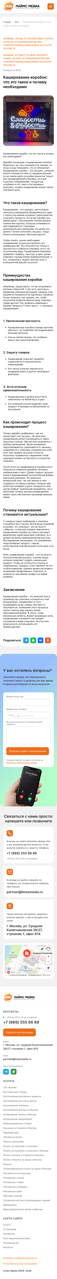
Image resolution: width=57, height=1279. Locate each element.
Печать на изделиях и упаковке (20, 1146)
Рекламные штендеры (15, 1186)
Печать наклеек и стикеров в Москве (23, 1155)
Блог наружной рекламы (16, 1238)
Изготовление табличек (16, 1105)
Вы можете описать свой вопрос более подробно (24, 723)
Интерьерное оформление (17, 1118)
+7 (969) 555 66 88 (22, 853)
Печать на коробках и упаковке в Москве (25, 1150)
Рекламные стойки (13, 1182)
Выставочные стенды (15, 1091)
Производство (11, 1242)
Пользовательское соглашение (20, 1263)
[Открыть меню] (51, 6)
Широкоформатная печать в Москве (22, 1209)
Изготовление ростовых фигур (19, 1101)
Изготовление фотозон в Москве (20, 1110)
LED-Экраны (10, 1087)
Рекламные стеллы (13, 1177)
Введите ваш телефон (16, 709)
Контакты (8, 1247)
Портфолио (9, 1233)
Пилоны (7, 1164)
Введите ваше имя (14, 697)
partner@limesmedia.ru (25, 892)
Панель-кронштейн (13, 1141)
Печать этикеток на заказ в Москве (22, 1159)
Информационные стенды (17, 1123)
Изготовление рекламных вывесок (22, 1096)
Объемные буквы (12, 1137)
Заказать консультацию (19, 1032)
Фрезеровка (9, 1204)
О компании (9, 1229)
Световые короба (12, 1195)
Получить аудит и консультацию (27, 751)
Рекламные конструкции (16, 1173)
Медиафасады (11, 1132)
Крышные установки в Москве (19, 1128)
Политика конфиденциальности (20, 1258)
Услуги (6, 1224)
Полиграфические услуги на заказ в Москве (27, 1168)
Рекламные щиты (12, 1191)
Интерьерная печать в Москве (19, 1114)
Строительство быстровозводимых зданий (26, 1200)
